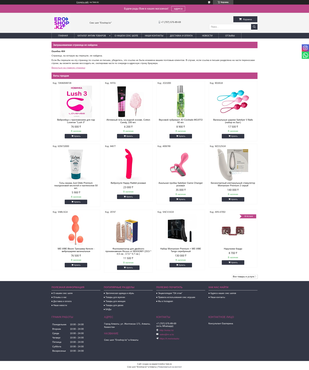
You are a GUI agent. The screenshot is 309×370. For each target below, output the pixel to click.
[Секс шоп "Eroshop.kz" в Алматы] (61, 31)
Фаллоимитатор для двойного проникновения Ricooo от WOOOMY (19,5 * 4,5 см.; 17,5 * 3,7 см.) (128, 251)
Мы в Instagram (165, 301)
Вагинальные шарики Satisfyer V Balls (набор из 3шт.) (233, 121)
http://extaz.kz (166, 330)
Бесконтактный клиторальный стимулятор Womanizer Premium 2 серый (233, 184)
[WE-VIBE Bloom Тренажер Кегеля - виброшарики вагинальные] (76, 230)
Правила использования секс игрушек (176, 297)
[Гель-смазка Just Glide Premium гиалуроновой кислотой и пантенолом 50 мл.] (76, 165)
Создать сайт (82, 2)
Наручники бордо (233, 248)
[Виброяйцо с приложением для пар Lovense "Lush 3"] (76, 101)
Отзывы (230, 35)
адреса (178, 8)
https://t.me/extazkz (169, 338)
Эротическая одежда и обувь (120, 293)
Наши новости (60, 305)
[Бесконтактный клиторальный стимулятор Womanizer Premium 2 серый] (233, 165)
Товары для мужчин (115, 297)
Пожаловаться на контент (170, 367)
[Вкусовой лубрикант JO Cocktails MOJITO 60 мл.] (181, 101)
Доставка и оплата (181, 35)
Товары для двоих (114, 305)
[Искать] (254, 27)
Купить (77, 136)
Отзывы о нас (60, 297)
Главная (63, 35)
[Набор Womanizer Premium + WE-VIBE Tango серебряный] (181, 230)
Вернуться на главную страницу (68, 67)
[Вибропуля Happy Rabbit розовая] (128, 165)
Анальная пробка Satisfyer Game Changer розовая (181, 184)
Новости (207, 35)
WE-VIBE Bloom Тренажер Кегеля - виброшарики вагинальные (76, 250)
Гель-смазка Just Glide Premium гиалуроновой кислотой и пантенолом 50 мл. (76, 185)
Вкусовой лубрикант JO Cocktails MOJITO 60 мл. (181, 121)
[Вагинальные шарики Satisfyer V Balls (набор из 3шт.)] (233, 101)
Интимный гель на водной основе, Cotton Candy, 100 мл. (128, 121)
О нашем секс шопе (126, 35)
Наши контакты (154, 35)
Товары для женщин (115, 301)
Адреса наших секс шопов (223, 293)
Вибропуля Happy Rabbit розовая (128, 183)
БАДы (108, 309)
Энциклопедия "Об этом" (170, 293)
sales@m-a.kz (166, 334)
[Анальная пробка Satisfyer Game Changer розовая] (181, 165)
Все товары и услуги (243, 276)
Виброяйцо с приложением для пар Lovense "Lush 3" (76, 121)
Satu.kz (168, 364)
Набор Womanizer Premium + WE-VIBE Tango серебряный (180, 250)
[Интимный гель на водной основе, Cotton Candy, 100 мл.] (128, 101)
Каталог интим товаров (92, 35)
